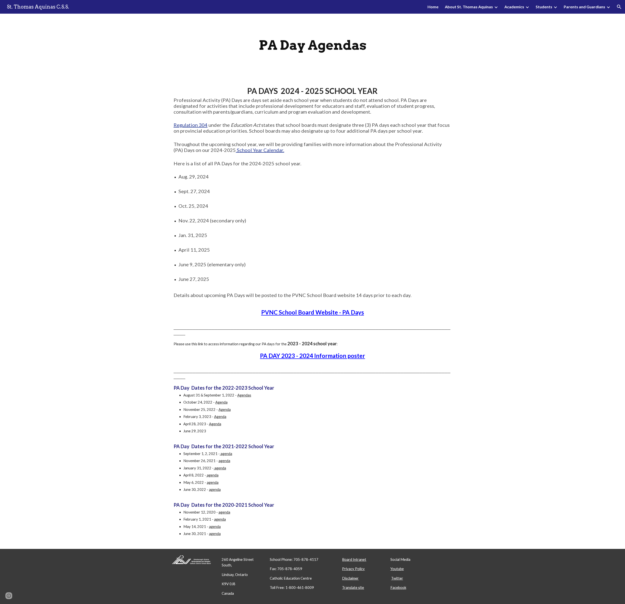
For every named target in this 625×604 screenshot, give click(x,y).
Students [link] (544, 6)
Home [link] (432, 6)
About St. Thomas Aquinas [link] (469, 6)
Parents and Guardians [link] (584, 6)
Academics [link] (514, 6)
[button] (619, 7)
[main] (312, 45)
